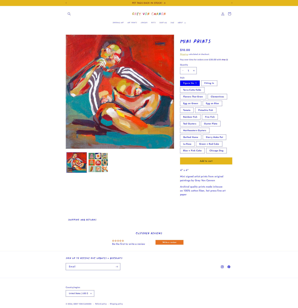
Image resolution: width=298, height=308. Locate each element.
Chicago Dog (217, 150)
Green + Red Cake (209, 143)
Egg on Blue (212, 103)
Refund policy (101, 304)
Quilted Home (190, 137)
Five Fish (210, 116)
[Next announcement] (232, 3)
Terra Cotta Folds (192, 89)
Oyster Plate (210, 123)
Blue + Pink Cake (192, 150)
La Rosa (187, 143)
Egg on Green (190, 103)
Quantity (184, 64)
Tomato (187, 110)
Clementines (217, 96)
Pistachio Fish (205, 110)
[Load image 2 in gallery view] (98, 162)
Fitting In (209, 83)
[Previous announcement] (66, 3)
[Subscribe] (116, 266)
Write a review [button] (169, 242)
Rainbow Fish (190, 116)
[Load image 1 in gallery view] (77, 162)
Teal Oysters (189, 123)
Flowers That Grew (193, 96)
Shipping (184, 54)
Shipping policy (116, 304)
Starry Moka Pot (214, 137)
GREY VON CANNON (82, 304)
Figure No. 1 (190, 83)
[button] (69, 13)
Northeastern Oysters (194, 130)
